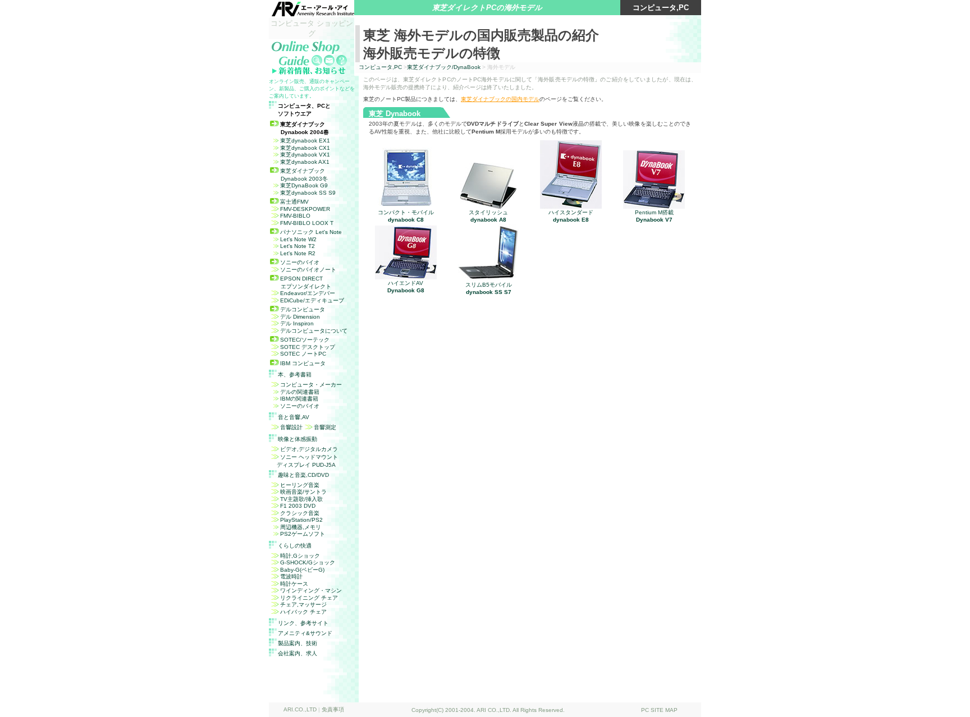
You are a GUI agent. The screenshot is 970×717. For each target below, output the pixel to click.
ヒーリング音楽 (299, 485)
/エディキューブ (312, 300)
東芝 (305, 140)
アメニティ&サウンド (305, 633)
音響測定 (325, 427)
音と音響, (293, 417)
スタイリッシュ (488, 216)
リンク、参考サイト (303, 623)
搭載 (654, 216)
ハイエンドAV (405, 286)
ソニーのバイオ (299, 262)
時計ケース (294, 584)
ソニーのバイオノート (308, 269)
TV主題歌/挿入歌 (301, 499)
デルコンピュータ (302, 309)
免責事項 (333, 709)
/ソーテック (305, 340)
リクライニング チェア (309, 598)
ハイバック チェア (303, 612)
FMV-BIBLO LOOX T (306, 223)
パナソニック (311, 232)
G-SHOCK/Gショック (307, 562)
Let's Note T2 (297, 246)
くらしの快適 (295, 546)
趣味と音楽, (303, 475)
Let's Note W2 (298, 239)
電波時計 (291, 576)
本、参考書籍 (295, 374)
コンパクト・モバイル (406, 216)
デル (300, 317)
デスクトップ (307, 347)
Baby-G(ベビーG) (302, 570)
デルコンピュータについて (313, 331)
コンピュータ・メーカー (311, 385)
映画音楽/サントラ (303, 492)
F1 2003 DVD (297, 506)
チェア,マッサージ (303, 604)
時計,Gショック (300, 556)
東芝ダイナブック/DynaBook (444, 67)
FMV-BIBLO (295, 216)
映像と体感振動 (297, 439)
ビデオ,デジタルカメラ (309, 449)
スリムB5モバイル (488, 288)
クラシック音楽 (299, 513)
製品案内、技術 (297, 643)
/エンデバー (307, 293)
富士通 (294, 202)
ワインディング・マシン (311, 590)
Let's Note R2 (297, 253)
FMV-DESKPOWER (305, 209)
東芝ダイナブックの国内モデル (500, 99)
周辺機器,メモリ (300, 527)
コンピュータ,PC (380, 67)
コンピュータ (303, 363)
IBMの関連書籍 (299, 399)
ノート (303, 354)
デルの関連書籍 (299, 392)
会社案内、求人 (297, 653)
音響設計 (291, 427)
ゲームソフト (302, 534)
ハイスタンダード (570, 216)
